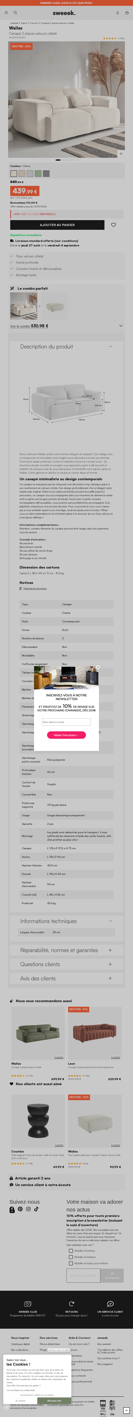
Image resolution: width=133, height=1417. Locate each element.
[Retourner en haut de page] (126, 1410)
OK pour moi (54, 1400)
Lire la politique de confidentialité (20, 1390)
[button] (7, 1407)
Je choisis (20, 1400)
